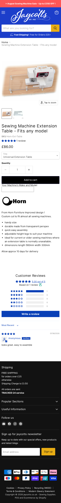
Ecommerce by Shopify (35, 497)
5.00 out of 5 (38, 281)
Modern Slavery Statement (42, 491)
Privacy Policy (24, 488)
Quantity (6, 163)
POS (17, 497)
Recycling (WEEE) (42, 488)
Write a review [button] (30, 314)
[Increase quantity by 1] (29, 170)
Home (5, 42)
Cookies (10, 488)
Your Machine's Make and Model (19, 185)
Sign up (48, 451)
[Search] (55, 28)
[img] (8, 333)
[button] (9, 140)
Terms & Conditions (15, 491)
